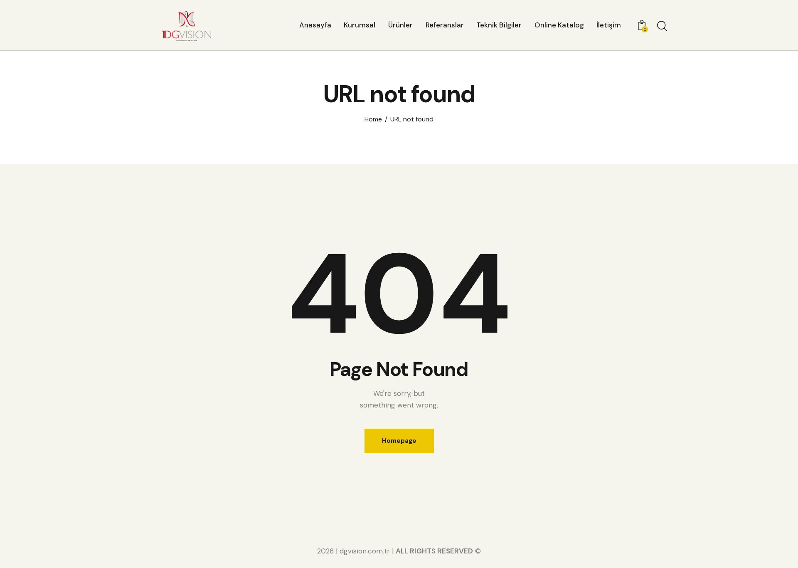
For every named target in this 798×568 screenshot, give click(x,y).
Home (373, 119)
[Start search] (662, 26)
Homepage (399, 441)
